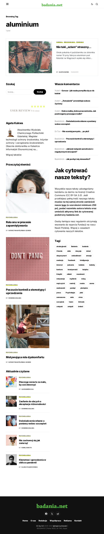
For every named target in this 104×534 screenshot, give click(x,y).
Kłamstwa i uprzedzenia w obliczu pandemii (32, 461)
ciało (69, 251)
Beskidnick (59, 121)
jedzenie (70, 265)
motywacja (60, 279)
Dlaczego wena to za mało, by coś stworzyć (32, 383)
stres (80, 297)
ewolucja (59, 260)
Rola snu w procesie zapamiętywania (18, 224)
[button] (7, 4)
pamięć (73, 288)
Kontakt (78, 520)
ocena (92, 283)
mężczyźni (60, 283)
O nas (33, 520)
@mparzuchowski (60, 526)
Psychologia (12, 217)
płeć (81, 293)
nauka (82, 283)
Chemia (59, 42)
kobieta (81, 265)
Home (25, 520)
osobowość (60, 288)
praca (58, 293)
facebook (71, 260)
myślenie (73, 279)
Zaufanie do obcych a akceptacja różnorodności (32, 402)
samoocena (60, 297)
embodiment (76, 256)
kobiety (92, 265)
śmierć (80, 306)
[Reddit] (58, 513)
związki (70, 306)
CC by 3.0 (40, 526)
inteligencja (84, 260)
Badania (74, 246)
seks (72, 297)
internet (59, 265)
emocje (89, 256)
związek (59, 306)
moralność (80, 274)
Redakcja (43, 520)
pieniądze (84, 288)
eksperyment (61, 256)
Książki (59, 274)
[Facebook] (46, 513)
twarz (71, 302)
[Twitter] (52, 513)
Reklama (68, 520)
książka (85, 269)
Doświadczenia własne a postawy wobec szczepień (32, 422)
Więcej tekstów (14, 154)
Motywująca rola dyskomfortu (25, 357)
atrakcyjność (61, 246)
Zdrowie (80, 42)
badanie (85, 246)
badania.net (72, 214)
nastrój (72, 283)
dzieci (88, 251)
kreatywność (73, 269)
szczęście (60, 302)
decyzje (78, 251)
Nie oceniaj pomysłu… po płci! (75, 131)
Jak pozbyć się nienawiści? (78, 159)
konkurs (59, 269)
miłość (69, 274)
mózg (83, 279)
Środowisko (69, 42)
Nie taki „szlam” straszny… (73, 47)
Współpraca (55, 520)
